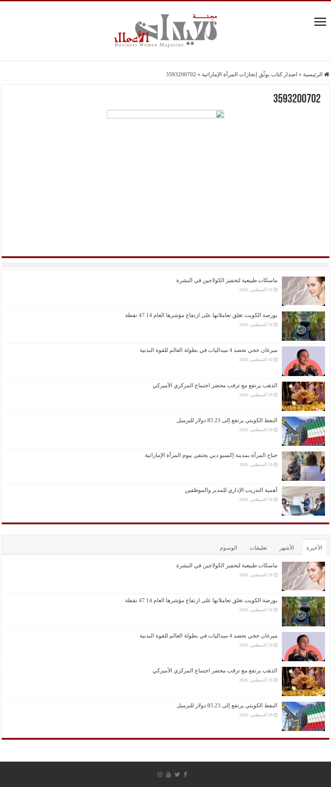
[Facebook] (185, 774)
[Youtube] (168, 774)
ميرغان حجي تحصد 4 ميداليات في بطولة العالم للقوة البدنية (209, 350)
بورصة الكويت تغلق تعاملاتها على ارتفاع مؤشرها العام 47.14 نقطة (201, 315)
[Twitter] (177, 774)
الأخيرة (314, 547)
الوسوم (228, 547)
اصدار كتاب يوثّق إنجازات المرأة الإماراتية (249, 74)
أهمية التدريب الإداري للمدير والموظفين (231, 490)
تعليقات (258, 547)
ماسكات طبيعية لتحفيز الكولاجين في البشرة (227, 280)
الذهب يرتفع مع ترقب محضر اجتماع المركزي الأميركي (215, 385)
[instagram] (159, 774)
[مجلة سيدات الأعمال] (165, 31)
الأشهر (286, 547)
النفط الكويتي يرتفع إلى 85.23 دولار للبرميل (227, 420)
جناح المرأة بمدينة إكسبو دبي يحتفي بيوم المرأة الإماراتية (211, 455)
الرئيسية (313, 74)
